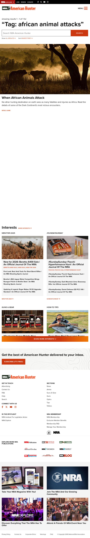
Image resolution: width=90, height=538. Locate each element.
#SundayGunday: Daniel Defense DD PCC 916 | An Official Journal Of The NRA (66, 290)
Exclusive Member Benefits (56, 420)
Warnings (43, 534)
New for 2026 (31, 267)
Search (79, 33)
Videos (49, 406)
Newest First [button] (26, 38)
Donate (30, 2)
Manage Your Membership (56, 427)
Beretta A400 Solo (10, 267)
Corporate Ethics (30, 534)
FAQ (3, 393)
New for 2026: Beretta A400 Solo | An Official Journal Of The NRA (22, 263)
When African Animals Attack (23, 97)
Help (3, 396)
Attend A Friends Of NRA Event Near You (66, 523)
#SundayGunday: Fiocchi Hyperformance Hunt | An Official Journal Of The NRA (66, 264)
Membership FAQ (53, 423)
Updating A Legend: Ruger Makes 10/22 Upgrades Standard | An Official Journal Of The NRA (22, 290)
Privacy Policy (6, 534)
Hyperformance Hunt (72, 270)
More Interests (24, 228)
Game (8, 110)
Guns (49, 396)
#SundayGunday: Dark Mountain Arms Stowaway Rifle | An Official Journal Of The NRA (67, 283)
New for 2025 (7, 299)
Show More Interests (58, 339)
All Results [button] (10, 38)
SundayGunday (52, 299)
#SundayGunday (55, 233)
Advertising (6, 386)
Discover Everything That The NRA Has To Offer (22, 524)
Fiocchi (51, 270)
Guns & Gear (8, 307)
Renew (23, 2)
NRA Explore (6, 420)
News (4, 110)
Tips (48, 402)
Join (17, 2)
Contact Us (6, 389)
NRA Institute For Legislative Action (14, 417)
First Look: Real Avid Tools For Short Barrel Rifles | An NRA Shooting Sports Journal (22, 272)
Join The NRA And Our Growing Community (62, 493)
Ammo (49, 389)
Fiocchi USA (59, 270)
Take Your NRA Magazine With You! (19, 491)
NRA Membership (53, 417)
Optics (49, 399)
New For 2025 (8, 233)
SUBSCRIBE (13, 361)
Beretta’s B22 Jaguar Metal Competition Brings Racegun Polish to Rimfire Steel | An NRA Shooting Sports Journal (21, 281)
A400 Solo (21, 267)
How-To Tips (52, 307)
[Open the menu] (86, 8)
